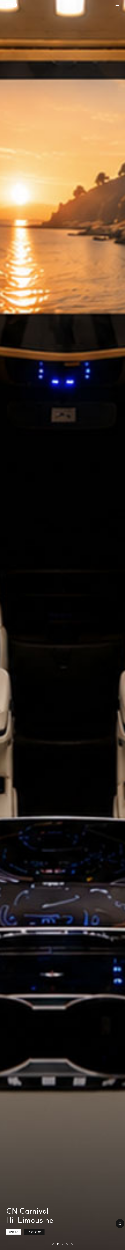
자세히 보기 (13, 1232)
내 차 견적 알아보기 (34, 1232)
